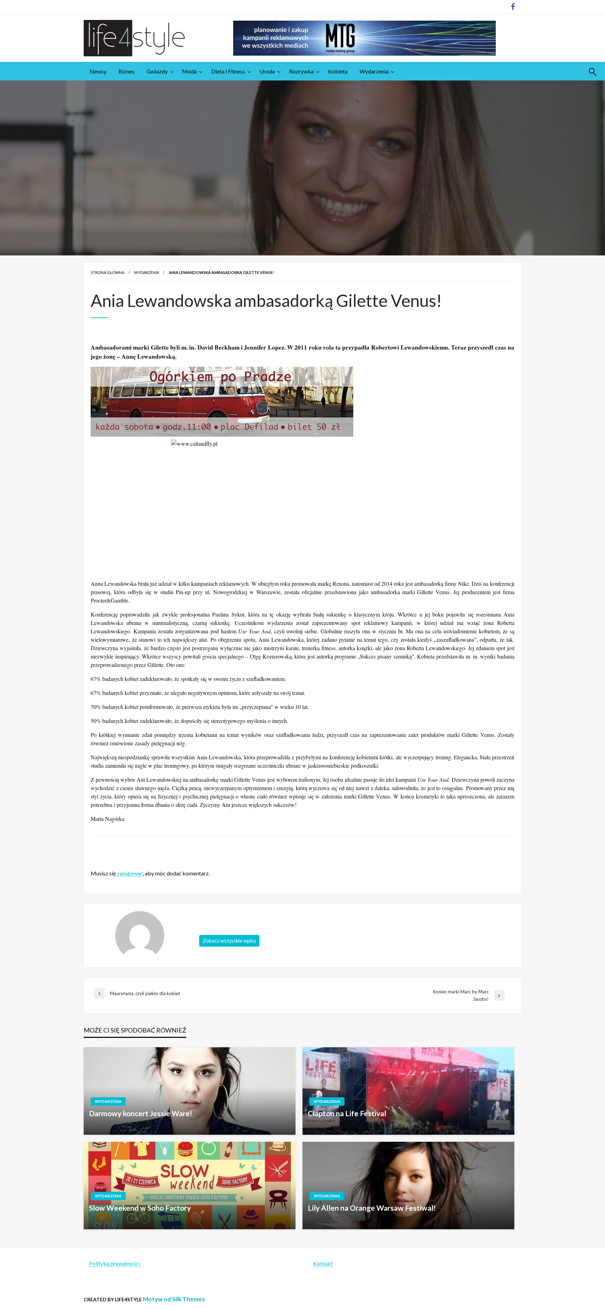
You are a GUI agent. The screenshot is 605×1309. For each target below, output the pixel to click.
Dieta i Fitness (228, 71)
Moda (189, 71)
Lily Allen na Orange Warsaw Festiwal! (372, 1207)
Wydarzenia (374, 71)
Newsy (98, 71)
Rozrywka (301, 71)
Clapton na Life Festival (347, 1113)
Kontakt (323, 1263)
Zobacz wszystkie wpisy (229, 941)
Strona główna (107, 272)
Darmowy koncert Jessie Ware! (140, 1113)
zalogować (130, 873)
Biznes (126, 71)
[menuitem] (98, 71)
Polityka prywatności (114, 1263)
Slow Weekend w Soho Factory (140, 1207)
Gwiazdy (157, 71)
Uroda (267, 71)
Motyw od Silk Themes (174, 1299)
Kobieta (338, 71)
